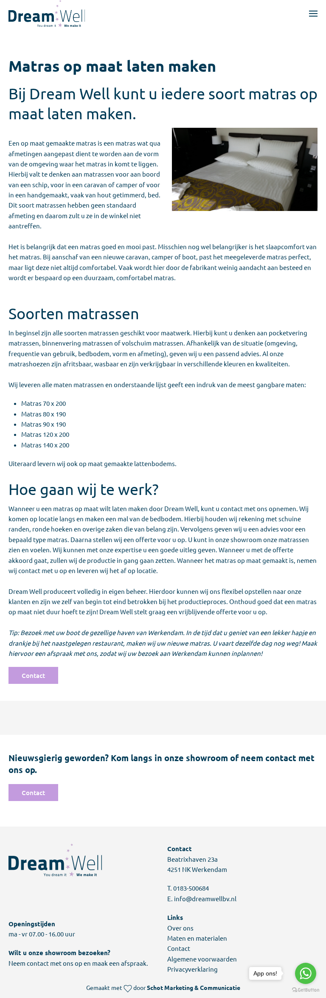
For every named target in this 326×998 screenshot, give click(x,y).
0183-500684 (191, 888)
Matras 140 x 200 (45, 445)
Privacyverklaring (192, 969)
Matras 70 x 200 (43, 403)
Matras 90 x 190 (43, 424)
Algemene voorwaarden (202, 959)
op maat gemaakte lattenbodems (127, 463)
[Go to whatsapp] (305, 973)
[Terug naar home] (46, 13)
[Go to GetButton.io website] (305, 989)
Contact (33, 675)
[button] (313, 13)
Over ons (180, 928)
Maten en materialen (197, 938)
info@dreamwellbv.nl (205, 898)
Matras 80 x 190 (43, 414)
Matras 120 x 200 (45, 434)
